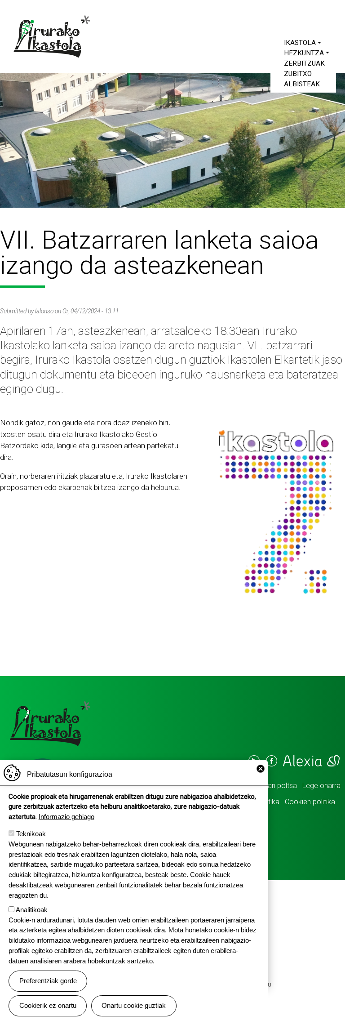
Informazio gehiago (66, 816)
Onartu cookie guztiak (134, 1005)
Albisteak (302, 84)
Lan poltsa (280, 785)
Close (260, 768)
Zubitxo (298, 74)
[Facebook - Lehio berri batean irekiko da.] (271, 760)
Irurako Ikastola (55, 36)
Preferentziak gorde (48, 980)
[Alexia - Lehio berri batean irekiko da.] (311, 760)
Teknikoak (31, 833)
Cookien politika (310, 801)
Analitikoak (32, 909)
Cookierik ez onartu (47, 1005)
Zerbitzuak (304, 63)
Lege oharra (321, 785)
